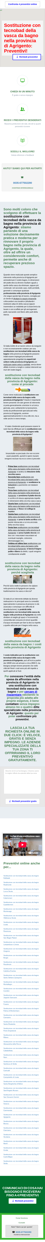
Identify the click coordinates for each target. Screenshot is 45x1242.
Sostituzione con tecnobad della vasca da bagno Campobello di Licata (21, 1076)
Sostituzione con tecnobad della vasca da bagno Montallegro (21, 983)
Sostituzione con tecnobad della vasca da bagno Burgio (21, 956)
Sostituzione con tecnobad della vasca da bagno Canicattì (21, 1069)
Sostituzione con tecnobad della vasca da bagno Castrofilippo (21, 1156)
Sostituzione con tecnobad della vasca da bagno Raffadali (21, 877)
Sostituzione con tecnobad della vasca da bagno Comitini (21, 990)
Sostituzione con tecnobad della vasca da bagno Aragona (21, 950)
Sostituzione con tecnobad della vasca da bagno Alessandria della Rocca (21, 1043)
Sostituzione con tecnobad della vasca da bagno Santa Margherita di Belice (21, 1083)
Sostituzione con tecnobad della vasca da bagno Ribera (21, 1036)
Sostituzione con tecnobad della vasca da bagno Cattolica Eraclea (21, 970)
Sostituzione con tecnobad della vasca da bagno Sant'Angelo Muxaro (21, 1089)
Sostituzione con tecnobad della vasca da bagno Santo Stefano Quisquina (21, 976)
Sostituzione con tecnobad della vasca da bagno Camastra (21, 1016)
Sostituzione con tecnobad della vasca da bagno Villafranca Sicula (21, 917)
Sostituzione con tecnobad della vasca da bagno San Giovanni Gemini (21, 1096)
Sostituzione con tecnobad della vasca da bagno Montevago (21, 910)
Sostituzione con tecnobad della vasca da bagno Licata (21, 923)
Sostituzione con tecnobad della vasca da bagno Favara (21, 1003)
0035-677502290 (22, 182)
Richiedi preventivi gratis (24, 801)
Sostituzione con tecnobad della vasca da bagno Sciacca (21, 1102)
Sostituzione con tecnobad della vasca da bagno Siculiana (21, 1136)
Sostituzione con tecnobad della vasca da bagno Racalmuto (21, 963)
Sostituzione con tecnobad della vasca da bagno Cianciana (21, 1129)
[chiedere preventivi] (22, 389)
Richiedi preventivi (28, 57)
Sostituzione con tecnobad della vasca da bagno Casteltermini (21, 903)
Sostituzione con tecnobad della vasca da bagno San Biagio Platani (21, 937)
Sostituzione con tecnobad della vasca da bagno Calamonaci (21, 897)
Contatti (22, 1223)
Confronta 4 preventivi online (22, 4)
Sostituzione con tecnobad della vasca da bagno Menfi (21, 1142)
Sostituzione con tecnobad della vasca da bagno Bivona (21, 1122)
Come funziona (22, 1218)
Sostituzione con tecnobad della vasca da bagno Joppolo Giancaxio (21, 996)
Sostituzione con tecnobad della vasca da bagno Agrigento (21, 1116)
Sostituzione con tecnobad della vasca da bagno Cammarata (21, 1109)
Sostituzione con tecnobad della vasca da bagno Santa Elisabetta (21, 1023)
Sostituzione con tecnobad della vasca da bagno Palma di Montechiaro (21, 1010)
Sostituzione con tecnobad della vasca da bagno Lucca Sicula (21, 890)
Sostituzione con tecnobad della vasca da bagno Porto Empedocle (21, 1029)
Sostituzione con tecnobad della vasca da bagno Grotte (21, 1149)
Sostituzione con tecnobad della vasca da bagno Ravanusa (21, 930)
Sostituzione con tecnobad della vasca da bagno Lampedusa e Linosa (21, 943)
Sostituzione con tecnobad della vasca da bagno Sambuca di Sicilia (21, 1063)
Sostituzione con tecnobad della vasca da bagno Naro (21, 1056)
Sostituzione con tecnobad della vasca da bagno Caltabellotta (21, 1049)
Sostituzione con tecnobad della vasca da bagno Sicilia (21, 1162)
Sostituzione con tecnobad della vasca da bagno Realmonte (21, 883)
